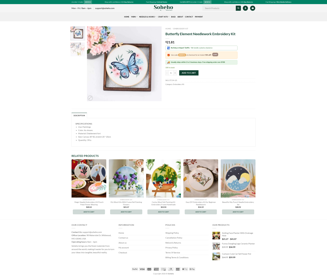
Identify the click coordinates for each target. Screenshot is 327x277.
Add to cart (189, 73)
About (180, 17)
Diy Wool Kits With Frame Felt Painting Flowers (126, 203)
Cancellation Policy (173, 237)
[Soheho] (163, 8)
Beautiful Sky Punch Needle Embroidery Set (238, 203)
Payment (199, 17)
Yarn (133, 17)
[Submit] (238, 8)
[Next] (157, 63)
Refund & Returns (173, 242)
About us (123, 242)
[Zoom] (90, 98)
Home (126, 17)
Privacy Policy (171, 247)
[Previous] (91, 63)
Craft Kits (163, 17)
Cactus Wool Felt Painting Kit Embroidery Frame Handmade (163, 203)
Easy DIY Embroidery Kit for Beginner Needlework (201, 203)
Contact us (123, 237)
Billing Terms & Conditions (177, 257)
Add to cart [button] (89, 212)
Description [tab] (79, 116)
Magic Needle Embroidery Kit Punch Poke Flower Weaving (88, 203)
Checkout (123, 252)
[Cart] (252, 8)
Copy (215, 54)
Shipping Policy (172, 233)
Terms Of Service (172, 252)
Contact (189, 17)
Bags (173, 17)
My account (124, 247)
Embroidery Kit (180, 29)
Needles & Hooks (147, 17)
